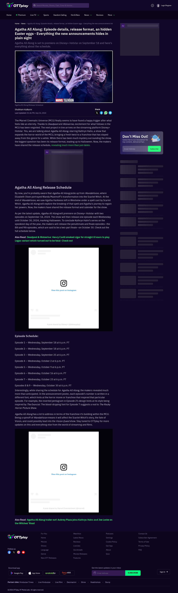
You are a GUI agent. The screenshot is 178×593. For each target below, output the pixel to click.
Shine (83, 582)
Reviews (76, 541)
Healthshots (95, 582)
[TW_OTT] (14, 552)
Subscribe (154, 148)
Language (45, 550)
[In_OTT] (18, 552)
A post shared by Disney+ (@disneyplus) (63, 324)
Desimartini (71, 582)
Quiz (108, 554)
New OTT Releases (48, 558)
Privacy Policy (144, 545)
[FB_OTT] (9, 552)
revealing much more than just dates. (70, 145)
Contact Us (142, 533)
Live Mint (59, 582)
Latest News (78, 537)
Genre (43, 554)
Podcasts (109, 533)
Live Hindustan (44, 582)
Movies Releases (80, 554)
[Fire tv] (67, 573)
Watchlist (77, 533)
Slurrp (107, 582)
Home (43, 537)
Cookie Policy (111, 541)
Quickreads (78, 550)
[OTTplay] (17, 5)
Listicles (76, 545)
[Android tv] (51, 573)
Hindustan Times (26, 582)
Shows (43, 545)
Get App (109, 545)
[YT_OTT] (23, 552)
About (108, 550)
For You (44, 533)
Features (77, 558)
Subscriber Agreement (147, 537)
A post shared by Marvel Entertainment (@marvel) (63, 508)
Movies (44, 541)
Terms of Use (143, 541)
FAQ (140, 550)
